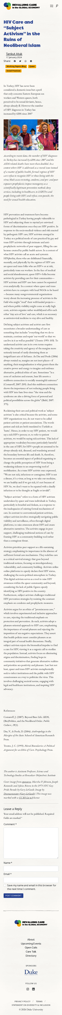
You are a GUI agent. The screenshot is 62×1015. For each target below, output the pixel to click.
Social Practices (13, 70)
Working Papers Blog (16, 66)
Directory (31, 955)
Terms (39, 1001)
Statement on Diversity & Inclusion (31, 1005)
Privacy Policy (23, 1001)
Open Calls (31, 947)
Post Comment (13, 895)
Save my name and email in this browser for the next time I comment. (31, 887)
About (31, 939)
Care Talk (31, 951)
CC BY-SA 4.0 (26, 797)
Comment (10, 824)
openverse (26, 782)
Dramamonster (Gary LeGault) (19, 793)
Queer (32, 66)
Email (8, 874)
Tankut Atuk (14, 54)
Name (8, 862)
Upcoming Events (31, 943)
